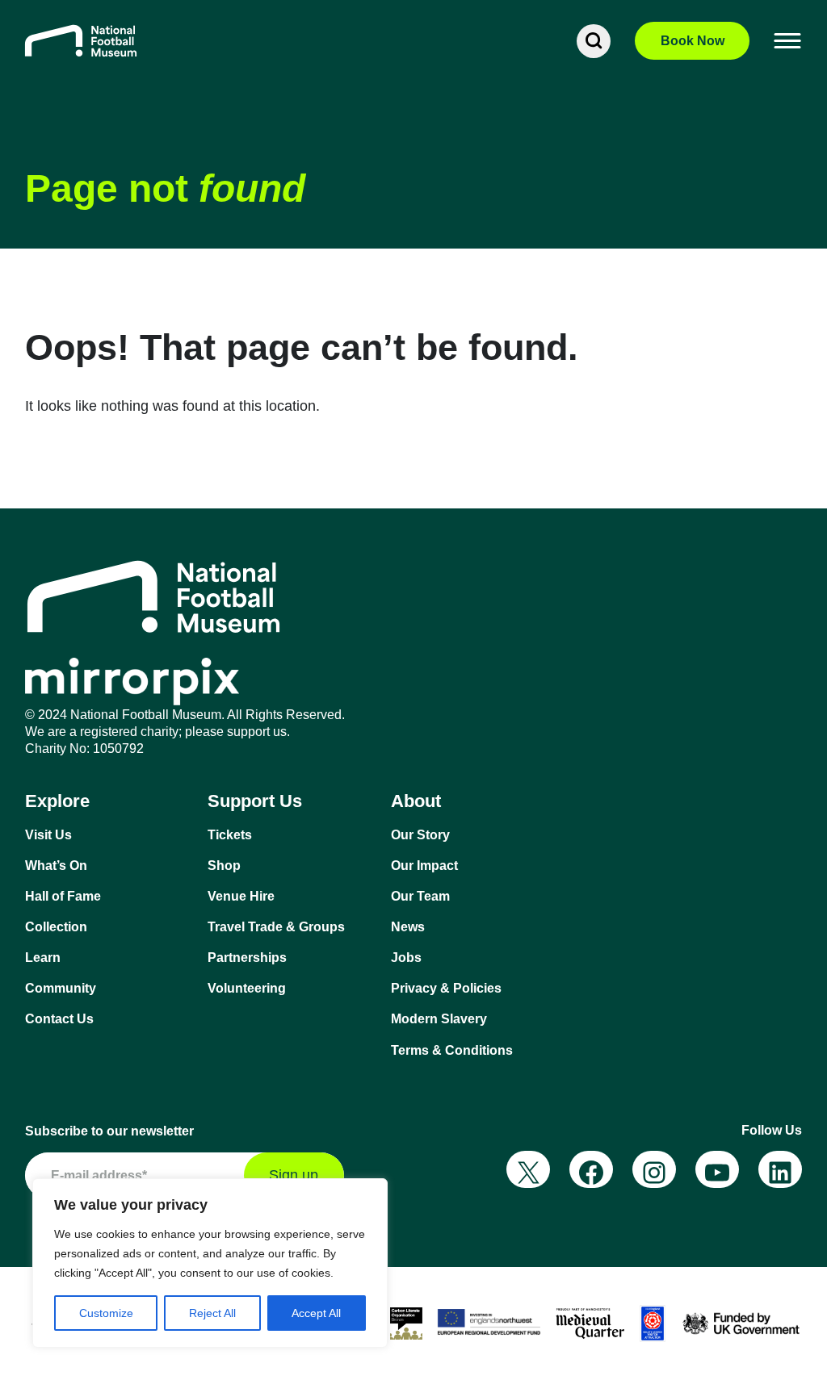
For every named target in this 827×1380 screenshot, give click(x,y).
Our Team (420, 896)
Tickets (230, 835)
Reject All (212, 1313)
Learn (43, 957)
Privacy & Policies (446, 988)
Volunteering (247, 988)
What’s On (56, 865)
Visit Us (48, 835)
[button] (788, 41)
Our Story (420, 835)
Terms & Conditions (452, 1050)
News (408, 927)
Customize (106, 1313)
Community (60, 988)
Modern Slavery (439, 1019)
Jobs (406, 957)
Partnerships (247, 957)
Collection (56, 927)
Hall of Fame (63, 896)
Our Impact (424, 865)
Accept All (316, 1313)
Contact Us (59, 1019)
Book (692, 41)
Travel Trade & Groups (276, 927)
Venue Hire (241, 896)
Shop (224, 865)
